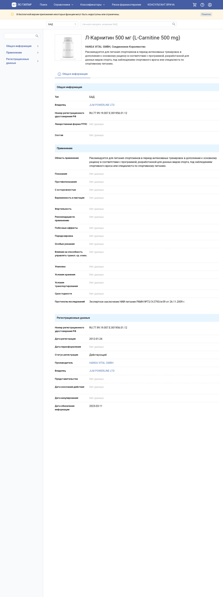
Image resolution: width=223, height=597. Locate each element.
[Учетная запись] (210, 4)
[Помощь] (202, 4)
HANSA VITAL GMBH (101, 362)
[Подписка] (195, 4)
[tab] (72, 74)
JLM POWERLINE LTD (102, 104)
